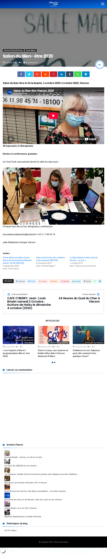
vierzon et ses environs (59, 342)
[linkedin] (61, 74)
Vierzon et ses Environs (13, 50)
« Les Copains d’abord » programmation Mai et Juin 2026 (16, 353)
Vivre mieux (31, 50)
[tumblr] (69, 74)
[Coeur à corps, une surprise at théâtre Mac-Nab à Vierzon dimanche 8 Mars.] (53, 335)
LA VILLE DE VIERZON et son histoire (20, 466)
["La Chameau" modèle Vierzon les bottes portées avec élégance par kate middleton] (7, 468)
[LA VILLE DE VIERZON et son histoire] (7, 460)
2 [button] (54, 362)
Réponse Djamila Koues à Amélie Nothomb (22, 516)
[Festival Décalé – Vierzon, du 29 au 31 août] (7, 452)
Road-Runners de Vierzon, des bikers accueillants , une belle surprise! (35, 491)
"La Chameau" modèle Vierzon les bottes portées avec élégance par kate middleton (40, 474)
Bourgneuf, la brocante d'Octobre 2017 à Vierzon (25, 482)
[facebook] (21, 74)
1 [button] (52, 362)
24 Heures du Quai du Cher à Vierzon (79, 298)
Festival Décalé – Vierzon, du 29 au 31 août (23, 457)
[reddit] (45, 74)
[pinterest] (53, 74)
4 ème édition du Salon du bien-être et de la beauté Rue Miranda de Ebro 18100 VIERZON (17, 260)
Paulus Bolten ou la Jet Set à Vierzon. (20, 508)
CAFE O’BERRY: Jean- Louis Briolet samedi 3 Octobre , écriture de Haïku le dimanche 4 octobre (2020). (29, 302)
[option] (18, 342)
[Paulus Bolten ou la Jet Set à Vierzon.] (7, 502)
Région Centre (27, 337)
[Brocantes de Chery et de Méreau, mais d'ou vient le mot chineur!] (7, 494)
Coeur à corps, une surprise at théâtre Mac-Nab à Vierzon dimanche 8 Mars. (53, 353)
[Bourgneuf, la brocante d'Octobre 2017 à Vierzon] (7, 477)
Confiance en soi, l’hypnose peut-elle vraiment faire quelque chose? (86, 353)
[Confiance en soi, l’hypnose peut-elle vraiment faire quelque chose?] (88, 335)
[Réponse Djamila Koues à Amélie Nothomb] (7, 511)
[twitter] (29, 74)
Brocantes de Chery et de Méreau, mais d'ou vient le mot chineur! (33, 499)
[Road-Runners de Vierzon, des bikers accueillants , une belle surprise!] (7, 485)
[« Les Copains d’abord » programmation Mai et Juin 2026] (18, 335)
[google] (37, 74)
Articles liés (52, 321)
